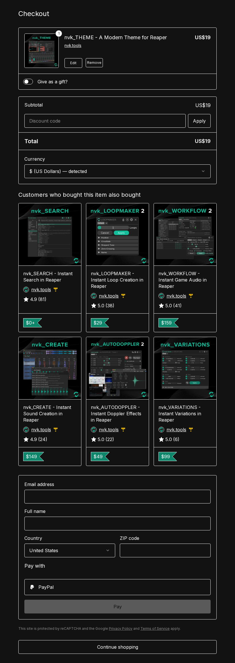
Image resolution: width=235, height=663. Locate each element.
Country (33, 538)
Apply (199, 121)
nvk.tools (72, 45)
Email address (39, 484)
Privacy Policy (120, 628)
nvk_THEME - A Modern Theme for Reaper (115, 37)
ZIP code (129, 538)
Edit (73, 63)
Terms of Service (155, 628)
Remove (94, 62)
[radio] (117, 587)
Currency (34, 159)
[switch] (28, 81)
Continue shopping (117, 647)
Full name (35, 511)
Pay (117, 606)
